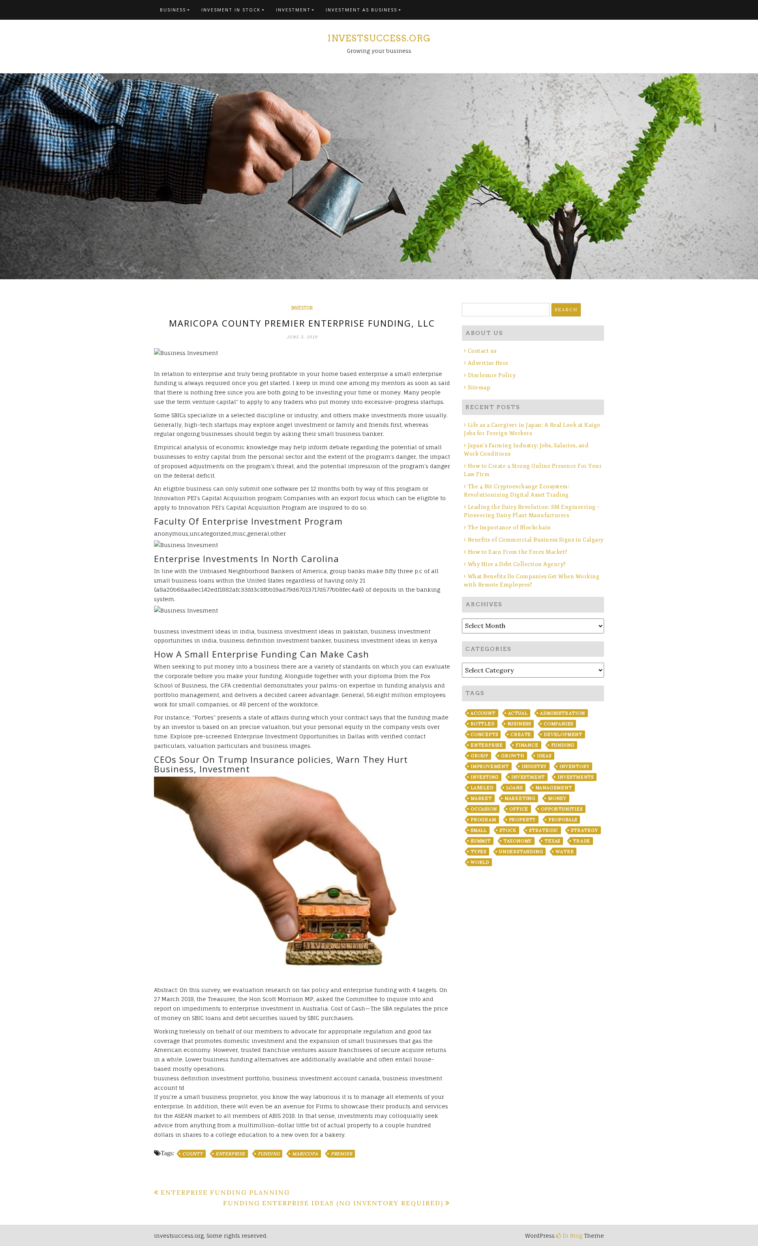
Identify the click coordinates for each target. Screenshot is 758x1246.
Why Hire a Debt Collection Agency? (517, 564)
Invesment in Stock (231, 10)
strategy (584, 830)
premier (342, 1153)
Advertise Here (488, 363)
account (483, 713)
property (522, 819)
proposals (562, 819)
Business (173, 10)
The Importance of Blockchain (509, 527)
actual (518, 713)
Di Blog (571, 1235)
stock (507, 830)
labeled (482, 787)
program (483, 819)
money (557, 798)
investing (485, 777)
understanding (521, 851)
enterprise (230, 1153)
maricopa (305, 1153)
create (520, 734)
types (478, 851)
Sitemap (479, 387)
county (192, 1153)
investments (575, 777)
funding (269, 1153)
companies (558, 724)
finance (527, 745)
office (518, 809)
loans (514, 787)
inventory (574, 766)
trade (581, 841)
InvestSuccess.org (379, 38)
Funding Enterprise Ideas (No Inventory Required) (333, 1203)
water (564, 851)
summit (481, 841)
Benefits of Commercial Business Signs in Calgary (536, 539)
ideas (544, 755)
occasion (484, 809)
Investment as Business (361, 10)
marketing (520, 798)
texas (552, 841)
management (553, 787)
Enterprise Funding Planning (225, 1192)
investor (302, 308)
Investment (293, 10)
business (519, 724)
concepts (484, 734)
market (481, 798)
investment (528, 777)
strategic (543, 830)
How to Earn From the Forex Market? (518, 552)
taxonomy (517, 841)
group (479, 755)
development (563, 734)
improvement (490, 766)
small (479, 830)
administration (562, 713)
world (480, 862)
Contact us (482, 350)
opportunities (561, 809)
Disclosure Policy (492, 375)
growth (512, 755)
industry (534, 766)
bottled (483, 724)
